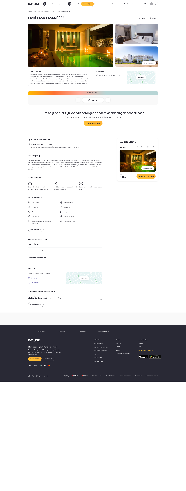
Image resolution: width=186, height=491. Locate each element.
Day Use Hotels (41, 331)
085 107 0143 (35, 283)
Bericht (118, 346)
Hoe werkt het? (124, 4)
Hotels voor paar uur (103, 331)
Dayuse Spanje (98, 357)
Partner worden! (35, 359)
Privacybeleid (138, 376)
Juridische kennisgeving (125, 376)
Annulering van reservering (146, 350)
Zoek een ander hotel (93, 123)
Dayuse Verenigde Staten (100, 350)
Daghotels (62, 331)
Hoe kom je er (35, 278)
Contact (141, 343)
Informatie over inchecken (38, 251)
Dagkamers (83, 331)
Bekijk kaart (141, 77)
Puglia (34, 11)
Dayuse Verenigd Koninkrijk (101, 347)
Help (133, 4)
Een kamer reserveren (146, 176)
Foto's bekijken (150, 63)
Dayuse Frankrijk (98, 343)
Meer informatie (35, 229)
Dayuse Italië (97, 354)
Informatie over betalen (37, 258)
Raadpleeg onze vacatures (123, 353)
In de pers (118, 350)
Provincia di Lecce (43, 11)
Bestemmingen (111, 4)
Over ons (118, 343)
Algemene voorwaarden (151, 376)
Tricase (51, 11)
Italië (29, 11)
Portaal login (48, 359)
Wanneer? (94, 100)
